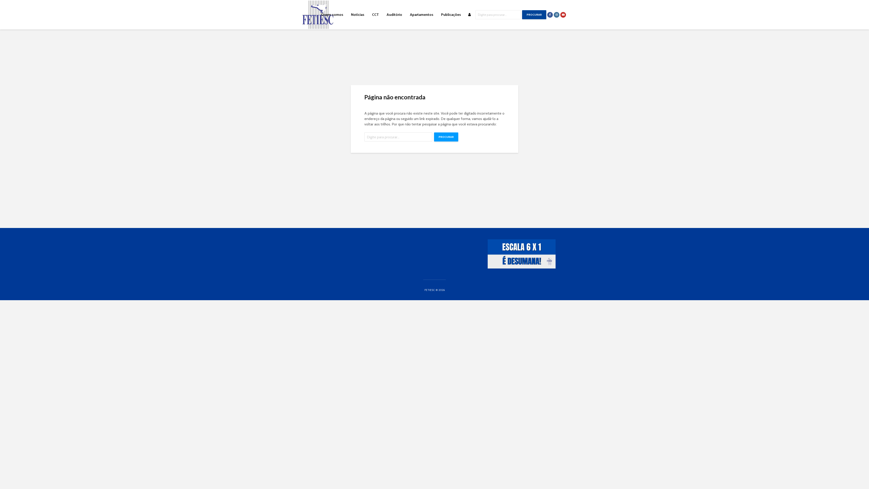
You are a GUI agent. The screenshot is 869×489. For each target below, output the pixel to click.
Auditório (394, 14)
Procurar (534, 14)
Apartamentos (421, 14)
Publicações (451, 14)
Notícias (357, 14)
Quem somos (332, 14)
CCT (375, 14)
